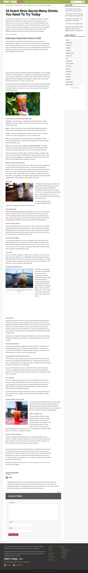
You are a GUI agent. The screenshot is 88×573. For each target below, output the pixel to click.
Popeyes (68, 69)
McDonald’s (69, 61)
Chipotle (68, 48)
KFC (67, 58)
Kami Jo (14, 290)
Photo (8, 290)
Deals (63, 557)
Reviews (64, 554)
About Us (51, 546)
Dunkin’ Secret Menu (44, 462)
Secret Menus (66, 550)
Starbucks (15, 135)
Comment (12, 502)
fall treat (28, 428)
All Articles (61, 546)
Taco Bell (68, 77)
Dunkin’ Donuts (70, 53)
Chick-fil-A (69, 45)
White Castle (69, 84)
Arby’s (67, 40)
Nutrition (64, 552)
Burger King (69, 42)
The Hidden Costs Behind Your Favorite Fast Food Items (73, 19)
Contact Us (51, 557)
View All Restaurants (74, 87)
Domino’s (68, 50)
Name (11, 522)
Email (11, 528)
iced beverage (9, 246)
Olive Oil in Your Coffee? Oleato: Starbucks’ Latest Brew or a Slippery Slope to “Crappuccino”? (74, 28)
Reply (58, 491)
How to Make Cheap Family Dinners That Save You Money (73, 10)
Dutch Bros (25, 19)
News (63, 555)
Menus (64, 548)
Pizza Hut (68, 66)
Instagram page (12, 171)
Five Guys (68, 56)
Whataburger (69, 82)
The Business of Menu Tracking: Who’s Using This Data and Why (74, 14)
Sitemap (50, 560)
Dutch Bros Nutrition (11, 34)
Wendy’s (68, 79)
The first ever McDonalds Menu (73, 23)
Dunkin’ (30, 135)
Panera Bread (69, 63)
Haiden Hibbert (10, 5)
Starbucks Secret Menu (27, 462)
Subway (68, 74)
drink (20, 257)
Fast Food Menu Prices (12, 2)
